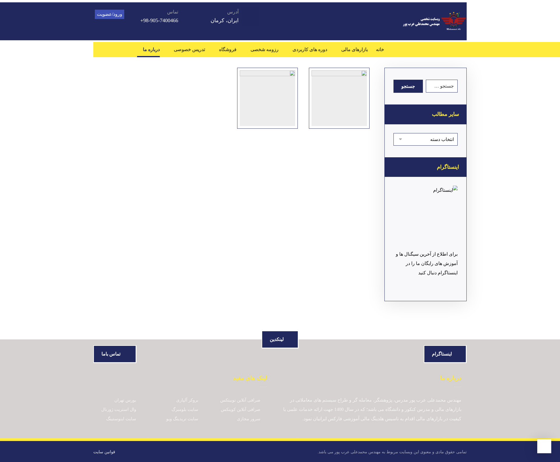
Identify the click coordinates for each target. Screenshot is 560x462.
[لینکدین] (449, 49)
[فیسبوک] (461, 49)
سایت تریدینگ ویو (182, 418)
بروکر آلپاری (187, 400)
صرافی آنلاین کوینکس (240, 409)
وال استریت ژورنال (118, 409)
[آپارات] (426, 49)
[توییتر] (414, 49)
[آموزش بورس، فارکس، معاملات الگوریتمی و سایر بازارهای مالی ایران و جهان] (434, 21)
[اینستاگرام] (437, 49)
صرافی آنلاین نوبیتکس (240, 400)
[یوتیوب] (402, 49)
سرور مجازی (248, 418)
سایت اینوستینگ (121, 418)
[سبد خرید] (111, 48)
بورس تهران (125, 400)
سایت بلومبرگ (185, 409)
